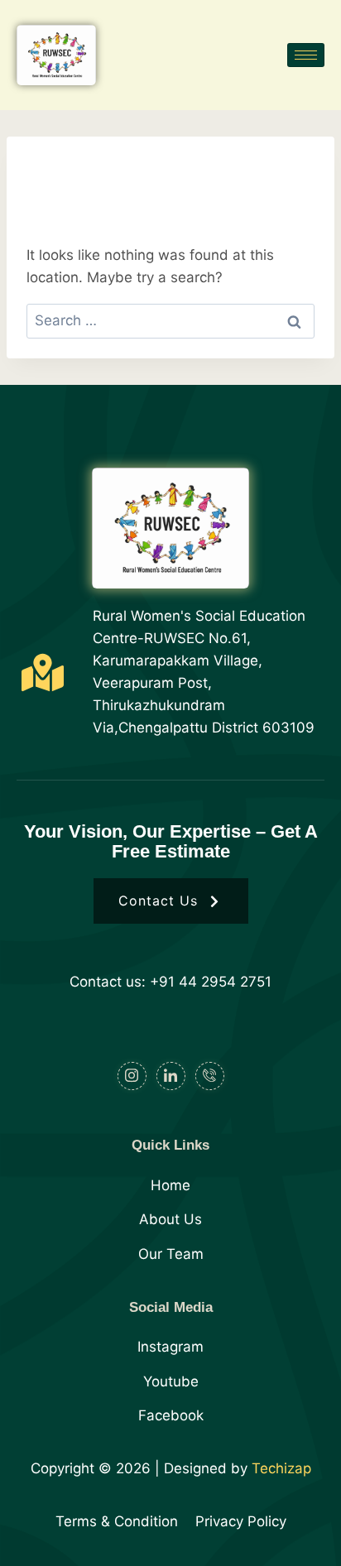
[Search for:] (170, 320)
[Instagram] (132, 1076)
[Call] (209, 1076)
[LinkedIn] (170, 1076)
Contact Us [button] (158, 900)
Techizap (281, 1468)
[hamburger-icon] (305, 55)
